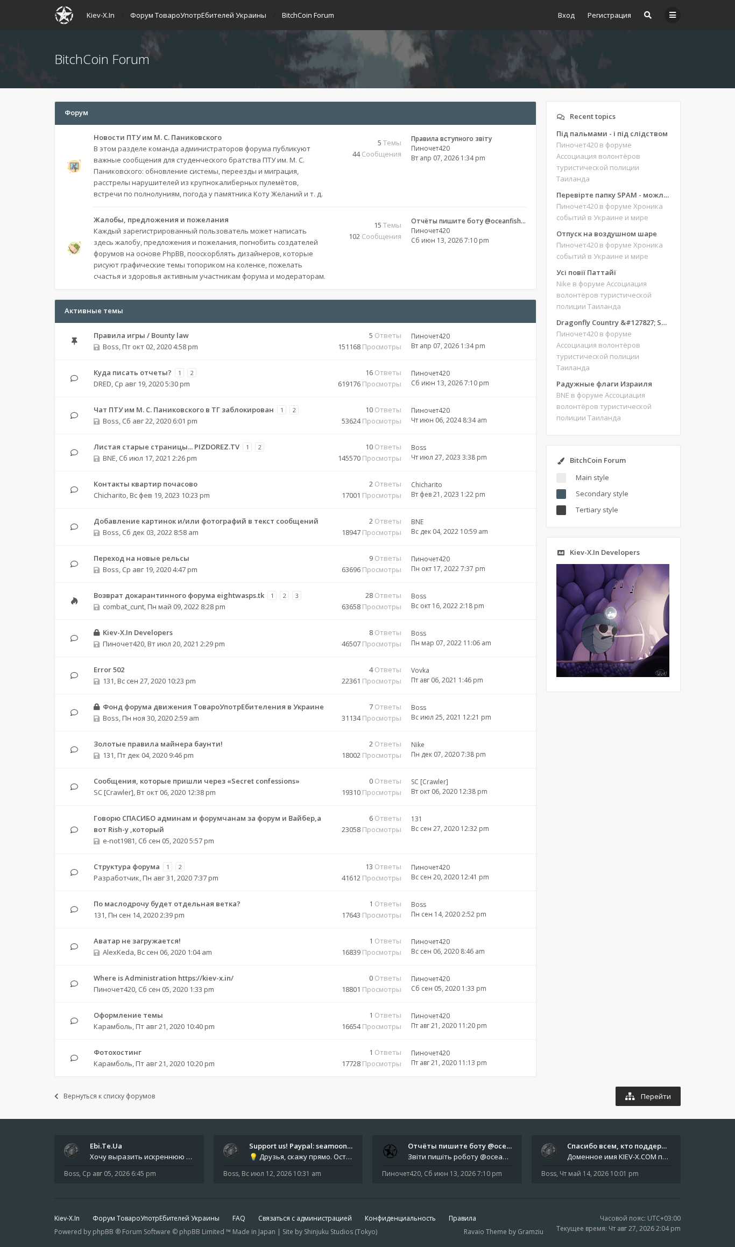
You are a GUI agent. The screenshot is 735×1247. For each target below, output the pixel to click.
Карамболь (113, 1026)
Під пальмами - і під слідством (612, 133)
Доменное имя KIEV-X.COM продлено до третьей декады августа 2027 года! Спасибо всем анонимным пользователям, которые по (619, 1156)
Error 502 (109, 669)
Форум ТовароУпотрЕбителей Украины (156, 1218)
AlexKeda (118, 952)
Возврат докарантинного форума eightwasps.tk (179, 595)
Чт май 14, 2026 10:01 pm (599, 1173)
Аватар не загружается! (137, 941)
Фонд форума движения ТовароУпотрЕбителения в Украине (213, 706)
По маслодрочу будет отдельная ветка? (167, 903)
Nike (418, 744)
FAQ (238, 1218)
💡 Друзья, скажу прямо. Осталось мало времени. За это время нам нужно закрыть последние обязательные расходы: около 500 (301, 1156)
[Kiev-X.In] (64, 15)
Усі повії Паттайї (586, 272)
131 (108, 681)
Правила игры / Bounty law (141, 335)
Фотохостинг (118, 1052)
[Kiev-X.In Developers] (612, 674)
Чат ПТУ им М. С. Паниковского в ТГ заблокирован (184, 409)
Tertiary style (597, 510)
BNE (109, 458)
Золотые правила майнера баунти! (158, 744)
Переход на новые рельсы (141, 558)
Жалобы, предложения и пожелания (161, 219)
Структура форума (127, 866)
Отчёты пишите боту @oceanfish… (468, 221)
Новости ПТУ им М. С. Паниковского (158, 137)
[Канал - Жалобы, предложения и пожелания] (324, 220)
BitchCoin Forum (102, 59)
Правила (462, 1218)
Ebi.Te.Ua (106, 1146)
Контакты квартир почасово (145, 484)
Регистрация (609, 15)
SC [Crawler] (113, 792)
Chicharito (110, 495)
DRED (102, 384)
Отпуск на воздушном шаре (606, 233)
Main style (592, 477)
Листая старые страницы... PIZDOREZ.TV (166, 447)
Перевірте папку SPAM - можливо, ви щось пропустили (613, 195)
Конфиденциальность (400, 1218)
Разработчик (116, 878)
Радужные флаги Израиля (604, 384)
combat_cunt (123, 606)
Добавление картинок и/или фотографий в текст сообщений (206, 521)
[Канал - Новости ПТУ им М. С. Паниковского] (324, 138)
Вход (566, 15)
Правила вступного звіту (451, 138)
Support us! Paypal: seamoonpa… (305, 1146)
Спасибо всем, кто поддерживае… (628, 1146)
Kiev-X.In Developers (138, 632)
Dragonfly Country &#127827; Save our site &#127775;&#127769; (613, 322)
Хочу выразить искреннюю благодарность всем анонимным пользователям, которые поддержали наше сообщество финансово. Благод (142, 1156)
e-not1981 (119, 841)
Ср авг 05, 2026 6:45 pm (119, 1173)
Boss (111, 346)
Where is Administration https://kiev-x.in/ (164, 978)
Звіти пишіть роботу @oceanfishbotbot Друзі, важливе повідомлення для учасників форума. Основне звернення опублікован (460, 1156)
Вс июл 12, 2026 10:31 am (281, 1173)
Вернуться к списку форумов (109, 1096)
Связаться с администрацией (305, 1218)
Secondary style (602, 493)
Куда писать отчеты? (133, 372)
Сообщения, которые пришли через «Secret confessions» (197, 781)
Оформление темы (128, 1015)
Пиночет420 (430, 148)
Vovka (420, 670)
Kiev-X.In (67, 1218)
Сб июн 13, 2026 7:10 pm (463, 1173)
